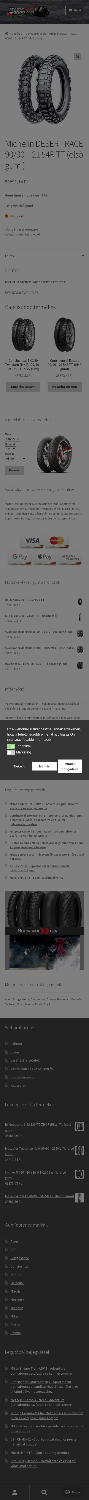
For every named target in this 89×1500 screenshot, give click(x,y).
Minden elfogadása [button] (70, 766)
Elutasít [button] (19, 766)
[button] (11, 746)
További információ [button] (36, 739)
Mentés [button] (44, 766)
